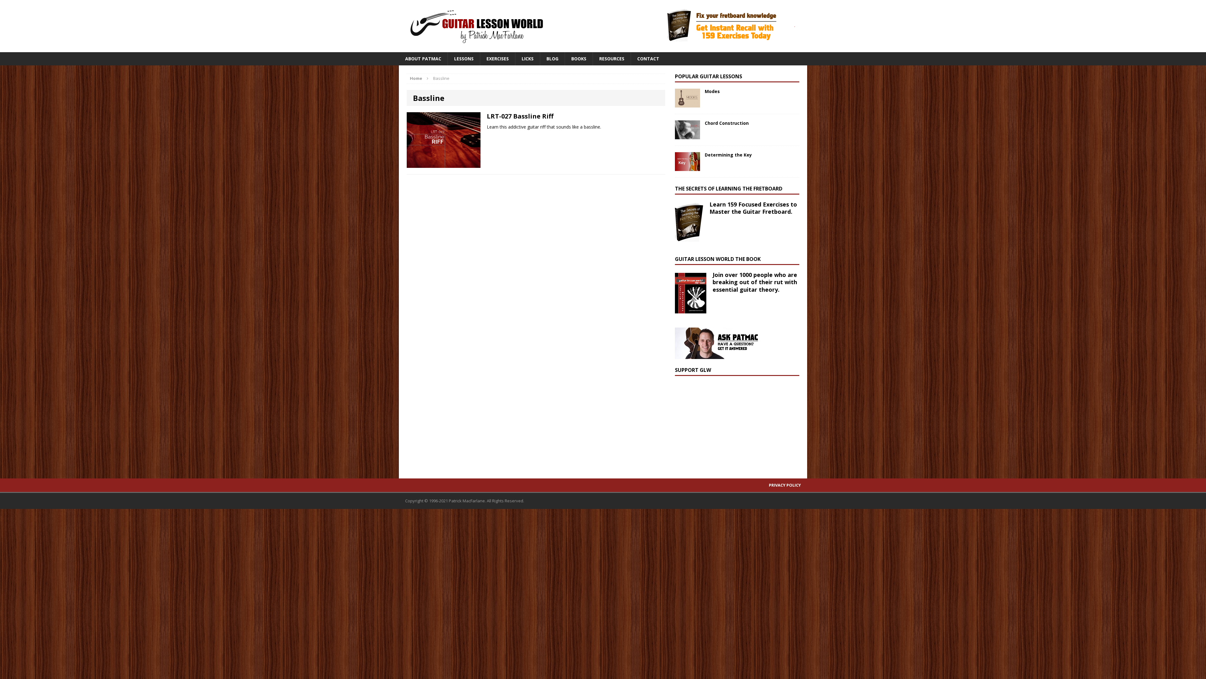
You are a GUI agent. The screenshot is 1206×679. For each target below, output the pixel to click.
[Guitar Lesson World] (476, 26)
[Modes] (687, 104)
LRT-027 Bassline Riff (520, 116)
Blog (552, 59)
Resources (611, 59)
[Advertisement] (722, 421)
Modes (712, 91)
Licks (528, 59)
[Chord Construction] (687, 136)
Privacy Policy (785, 485)
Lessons (464, 59)
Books (578, 59)
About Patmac (423, 59)
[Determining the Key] (687, 167)
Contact (648, 59)
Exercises (497, 59)
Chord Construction (727, 123)
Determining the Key (728, 155)
